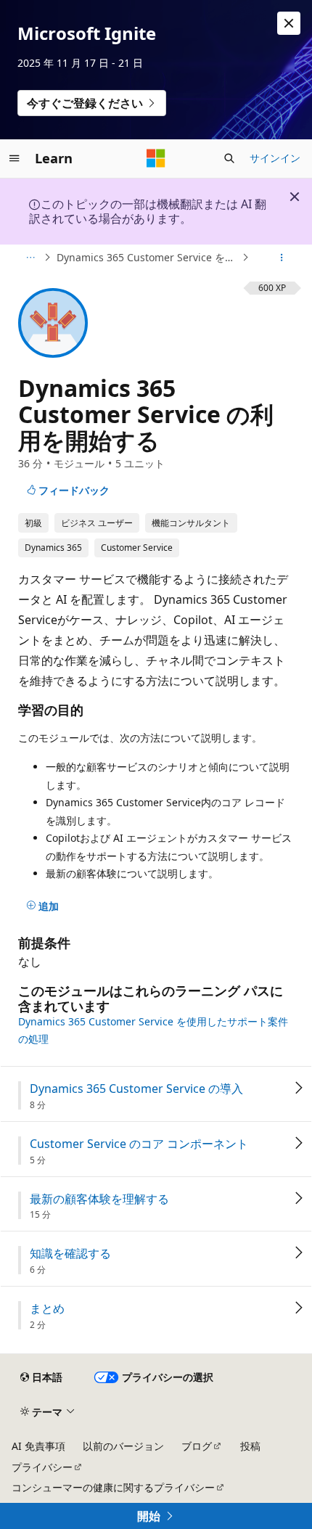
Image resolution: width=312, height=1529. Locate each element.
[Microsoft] (156, 158)
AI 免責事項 (38, 1446)
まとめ (47, 1308)
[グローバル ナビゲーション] (14, 158)
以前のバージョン (123, 1446)
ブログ (196, 1446)
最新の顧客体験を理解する (99, 1199)
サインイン (275, 158)
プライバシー (42, 1467)
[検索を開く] (229, 158)
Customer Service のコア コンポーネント (139, 1144)
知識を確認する (70, 1253)
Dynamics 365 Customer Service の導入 (136, 1088)
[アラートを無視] (288, 23)
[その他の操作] (282, 257)
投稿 (250, 1446)
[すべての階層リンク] (30, 257)
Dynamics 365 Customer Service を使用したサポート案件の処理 (148, 257)
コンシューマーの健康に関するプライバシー (113, 1487)
